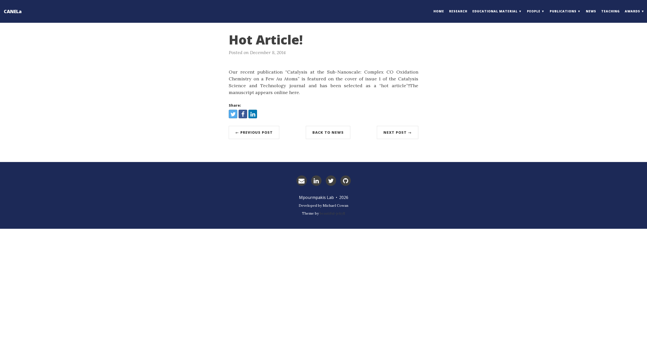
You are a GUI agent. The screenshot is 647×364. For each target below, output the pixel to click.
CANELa (13, 11)
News (591, 11)
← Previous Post (254, 132)
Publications (563, 11)
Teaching (610, 11)
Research (458, 11)
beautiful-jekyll (332, 213)
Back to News (328, 132)
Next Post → (397, 132)
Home (438, 11)
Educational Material (495, 11)
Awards (632, 11)
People (533, 11)
